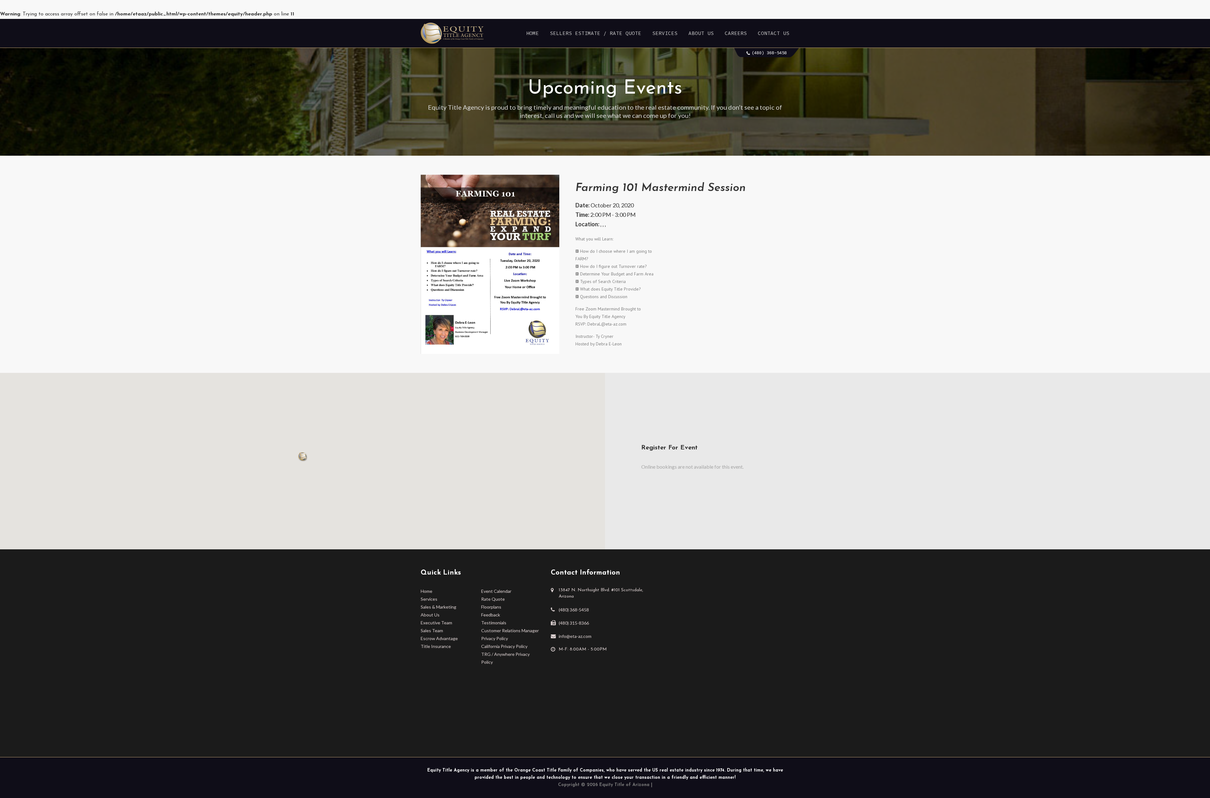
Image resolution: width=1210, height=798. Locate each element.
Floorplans (491, 607)
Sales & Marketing (438, 607)
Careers (736, 33)
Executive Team (436, 622)
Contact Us (773, 33)
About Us (701, 33)
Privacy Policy (494, 638)
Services (664, 33)
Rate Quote (493, 599)
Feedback (490, 614)
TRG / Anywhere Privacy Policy (505, 658)
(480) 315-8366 (574, 623)
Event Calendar (496, 591)
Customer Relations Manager (510, 630)
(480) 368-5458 (769, 52)
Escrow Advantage (439, 638)
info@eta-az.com (575, 636)
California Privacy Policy (504, 646)
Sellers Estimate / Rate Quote (595, 33)
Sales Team (432, 630)
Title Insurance (436, 646)
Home (532, 33)
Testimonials (493, 622)
